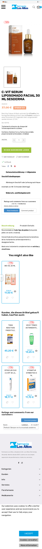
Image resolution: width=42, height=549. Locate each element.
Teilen (8, 166)
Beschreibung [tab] (8, 226)
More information (29, 545)
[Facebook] (19, 463)
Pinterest (15, 166)
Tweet (11, 166)
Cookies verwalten (28, 540)
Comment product (27, 210)
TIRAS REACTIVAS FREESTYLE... (11, 327)
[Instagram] (22, 463)
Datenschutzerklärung (15, 172)
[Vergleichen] (7, 298)
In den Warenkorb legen (16, 150)
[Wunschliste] (12, 298)
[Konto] (38, 2)
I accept (28, 533)
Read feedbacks (12, 210)
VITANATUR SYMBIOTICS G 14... (31, 372)
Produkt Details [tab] (27, 226)
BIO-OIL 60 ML (10, 266)
